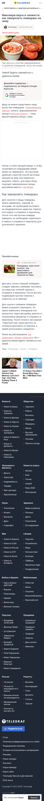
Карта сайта (8, 772)
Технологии (9, 508)
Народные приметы (30, 628)
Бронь (28, 587)
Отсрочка (29, 591)
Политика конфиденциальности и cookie (21, 742)
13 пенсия (8, 682)
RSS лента (8, 780)
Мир (4, 534)
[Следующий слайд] (41, 8)
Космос (7, 513)
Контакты (7, 763)
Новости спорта (31, 465)
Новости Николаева (9, 456)
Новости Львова (11, 426)
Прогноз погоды (32, 443)
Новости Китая (10, 556)
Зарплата (29, 407)
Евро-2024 (30, 488)
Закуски (28, 704)
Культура (29, 556)
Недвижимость (10, 482)
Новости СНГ (10, 552)
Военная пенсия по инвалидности (11, 696)
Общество (28, 401)
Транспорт (8, 477)
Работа (28, 411)
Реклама (7, 755)
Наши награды (9, 759)
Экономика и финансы (8, 466)
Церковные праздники (30, 621)
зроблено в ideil (8, 793)
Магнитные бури (32, 565)
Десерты (29, 695)
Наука (5, 503)
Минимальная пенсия (10, 703)
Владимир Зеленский (8, 621)
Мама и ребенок (32, 508)
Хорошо (34, 798)
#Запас (23, 349)
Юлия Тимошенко (12, 657)
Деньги (7, 473)
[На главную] (22, 3)
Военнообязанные (33, 596)
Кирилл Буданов (11, 649)
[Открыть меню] (4, 3)
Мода (27, 548)
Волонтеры (9, 602)
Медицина (30, 424)
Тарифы (7, 486)
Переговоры (9, 594)
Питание (29, 513)
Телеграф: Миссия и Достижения (18, 776)
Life (18, 262)
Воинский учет (31, 600)
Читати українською (10, 33)
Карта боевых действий (10, 584)
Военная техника (11, 607)
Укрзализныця (10, 495)
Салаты (28, 699)
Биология (8, 517)
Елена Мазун (12, 27)
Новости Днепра (11, 418)
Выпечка (29, 682)
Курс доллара (10, 490)
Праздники (28, 615)
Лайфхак (29, 561)
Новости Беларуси (8, 562)
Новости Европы (11, 539)
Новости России (11, 548)
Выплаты (29, 415)
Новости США (10, 543)
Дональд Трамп (11, 627)
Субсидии (29, 420)
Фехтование (30, 492)
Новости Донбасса (8, 445)
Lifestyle (27, 534)
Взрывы (7, 590)
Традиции (29, 634)
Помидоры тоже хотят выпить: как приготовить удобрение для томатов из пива (28, 270)
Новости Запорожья (9, 431)
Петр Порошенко (11, 653)
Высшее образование (31, 433)
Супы (27, 691)
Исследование (32, 525)
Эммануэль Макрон (9, 637)
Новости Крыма (11, 450)
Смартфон (8, 525)
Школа (28, 428)
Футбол (28, 471)
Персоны (6, 615)
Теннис (28, 479)
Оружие (7, 598)
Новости (6, 401)
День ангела (30, 642)
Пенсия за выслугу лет (9, 710)
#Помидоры (13, 349)
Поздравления (32, 569)
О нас (5, 737)
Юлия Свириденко (12, 668)
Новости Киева (10, 407)
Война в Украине (10, 578)
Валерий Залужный (8, 643)
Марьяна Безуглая (8, 663)
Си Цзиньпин (10, 631)
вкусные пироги (19, 113)
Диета (28, 517)
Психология (30, 521)
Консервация (31, 686)
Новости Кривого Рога (11, 438)
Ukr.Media (28, 187)
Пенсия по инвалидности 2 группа (11, 688)
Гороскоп (29, 539)
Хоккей (28, 484)
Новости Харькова (8, 412)
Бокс (27, 475)
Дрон (6, 521)
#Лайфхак (32, 349)
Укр (40, 3)
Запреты (29, 638)
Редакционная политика (14, 746)
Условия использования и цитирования (21, 750)
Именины (29, 646)
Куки (21, 797)
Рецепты (27, 677)
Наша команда (9, 767)
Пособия (29, 439)
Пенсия (5, 677)
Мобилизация (30, 578)
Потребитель (31, 543)
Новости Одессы (11, 422)
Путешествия (31, 552)
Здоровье (28, 503)
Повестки (29, 583)
